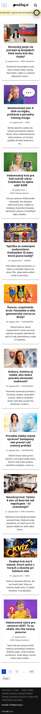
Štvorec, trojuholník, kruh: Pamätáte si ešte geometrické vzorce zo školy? (20, 312)
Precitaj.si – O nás (10, 690)
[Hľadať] (35, 5)
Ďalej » (6, 678)
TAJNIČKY (27, 260)
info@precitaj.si (16, 705)
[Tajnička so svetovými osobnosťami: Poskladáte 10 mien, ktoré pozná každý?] (20, 232)
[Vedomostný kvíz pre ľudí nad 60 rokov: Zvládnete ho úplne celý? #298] (20, 162)
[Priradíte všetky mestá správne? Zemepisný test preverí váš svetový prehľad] (20, 422)
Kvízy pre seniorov (22, 193)
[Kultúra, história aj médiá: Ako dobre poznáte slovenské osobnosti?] (20, 358)
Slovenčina (30, 61)
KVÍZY (23, 61)
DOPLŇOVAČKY (27, 322)
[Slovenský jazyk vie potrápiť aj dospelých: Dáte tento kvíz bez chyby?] (20, 33)
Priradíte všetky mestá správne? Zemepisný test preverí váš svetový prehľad (20, 440)
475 (31, 671)
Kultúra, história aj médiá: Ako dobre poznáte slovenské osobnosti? (20, 376)
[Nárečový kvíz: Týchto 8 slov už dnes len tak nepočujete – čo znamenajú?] (20, 483)
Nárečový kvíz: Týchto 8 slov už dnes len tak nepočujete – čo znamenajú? (20, 501)
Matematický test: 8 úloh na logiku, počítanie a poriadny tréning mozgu (20, 112)
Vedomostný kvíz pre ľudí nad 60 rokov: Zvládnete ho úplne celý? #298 (20, 180)
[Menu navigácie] (4, 5)
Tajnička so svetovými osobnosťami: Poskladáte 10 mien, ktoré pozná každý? (20, 250)
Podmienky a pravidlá (12, 700)
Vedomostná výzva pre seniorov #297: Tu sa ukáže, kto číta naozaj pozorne (20, 627)
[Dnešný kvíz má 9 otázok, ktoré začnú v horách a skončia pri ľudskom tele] (20, 547)
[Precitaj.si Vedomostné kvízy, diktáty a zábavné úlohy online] (20, 5)
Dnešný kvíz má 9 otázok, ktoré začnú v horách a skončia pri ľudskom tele (20, 566)
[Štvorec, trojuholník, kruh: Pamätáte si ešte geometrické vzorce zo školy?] (20, 293)
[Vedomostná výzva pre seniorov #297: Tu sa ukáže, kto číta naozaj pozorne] (20, 609)
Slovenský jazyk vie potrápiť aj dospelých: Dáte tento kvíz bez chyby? (20, 51)
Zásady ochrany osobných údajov (17, 693)
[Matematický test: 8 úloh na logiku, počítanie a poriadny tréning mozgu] (20, 94)
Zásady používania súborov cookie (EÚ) (20, 696)
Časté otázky (27, 690)
